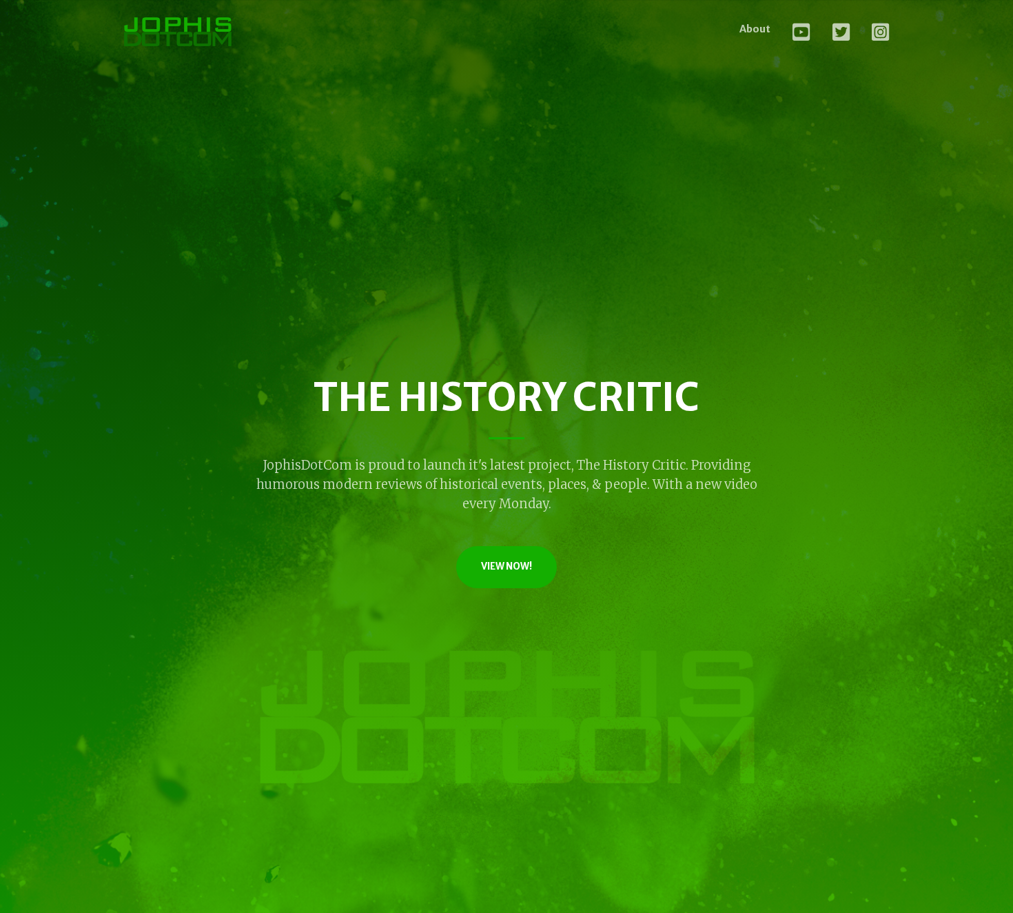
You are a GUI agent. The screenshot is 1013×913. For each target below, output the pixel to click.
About (754, 29)
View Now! (506, 566)
